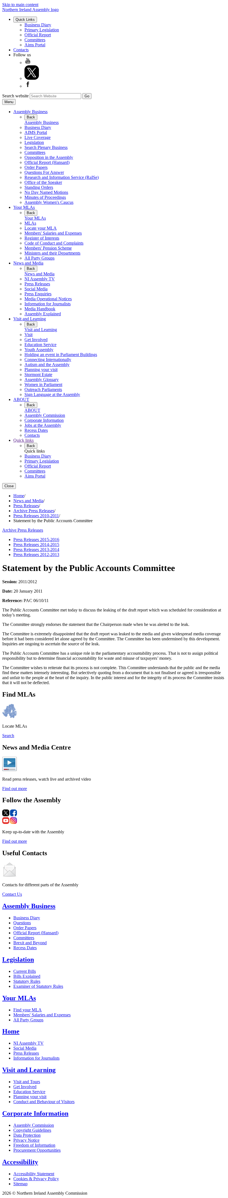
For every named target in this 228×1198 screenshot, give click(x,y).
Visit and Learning (29, 318)
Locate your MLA (40, 228)
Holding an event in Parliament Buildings (60, 354)
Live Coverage (37, 137)
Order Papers (36, 167)
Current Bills (24, 971)
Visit (28, 334)
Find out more (14, 788)
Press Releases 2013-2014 (36, 549)
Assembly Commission (44, 415)
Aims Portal (34, 44)
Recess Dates (36, 430)
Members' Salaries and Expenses (53, 233)
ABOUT (21, 399)
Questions (22, 922)
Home (18, 495)
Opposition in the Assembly (48, 157)
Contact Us (12, 894)
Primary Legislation (41, 29)
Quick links (23, 440)
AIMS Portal (35, 132)
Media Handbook (39, 308)
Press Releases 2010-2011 (36, 515)
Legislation (34, 142)
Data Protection (27, 1135)
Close (9, 486)
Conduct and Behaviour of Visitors (44, 1101)
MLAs (30, 223)
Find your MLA (27, 1009)
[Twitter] (31, 78)
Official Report (37, 34)
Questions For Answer (44, 172)
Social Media (36, 288)
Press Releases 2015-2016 (36, 539)
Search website (15, 95)
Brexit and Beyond (30, 942)
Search (8, 735)
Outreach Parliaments (43, 389)
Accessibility (20, 1162)
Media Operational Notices (48, 298)
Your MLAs (24, 207)
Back (31, 117)
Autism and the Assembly (47, 364)
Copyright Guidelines (32, 1130)
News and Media (28, 263)
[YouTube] (27, 62)
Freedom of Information (34, 1145)
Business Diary (37, 24)
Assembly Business (30, 111)
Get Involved (36, 339)
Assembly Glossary (41, 379)
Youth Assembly (38, 349)
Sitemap (20, 1183)
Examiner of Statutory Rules (38, 986)
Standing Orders (38, 187)
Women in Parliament (43, 384)
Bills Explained (26, 976)
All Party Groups (39, 258)
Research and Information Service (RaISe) (61, 177)
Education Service (40, 344)
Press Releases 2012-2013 (36, 554)
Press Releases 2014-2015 (36, 544)
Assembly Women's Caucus (48, 202)
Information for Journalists (47, 303)
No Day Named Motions (46, 192)
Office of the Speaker (43, 182)
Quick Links (25, 19)
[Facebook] (27, 86)
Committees (34, 39)
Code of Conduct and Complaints (53, 243)
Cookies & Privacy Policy (36, 1178)
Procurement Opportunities (37, 1150)
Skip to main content (20, 4)
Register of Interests (41, 238)
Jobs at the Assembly (42, 425)
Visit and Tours (26, 1081)
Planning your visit (41, 369)
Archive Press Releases (33, 510)
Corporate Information (44, 420)
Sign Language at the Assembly (52, 394)
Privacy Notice (26, 1140)
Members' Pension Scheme (48, 248)
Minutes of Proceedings (45, 197)
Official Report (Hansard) (47, 162)
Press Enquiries (37, 293)
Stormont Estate (38, 374)
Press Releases (37, 283)
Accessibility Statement (33, 1173)
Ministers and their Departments (52, 253)
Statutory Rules (26, 981)
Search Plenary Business (46, 147)
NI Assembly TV (39, 278)
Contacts (21, 49)
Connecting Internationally (47, 359)
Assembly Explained (42, 313)
